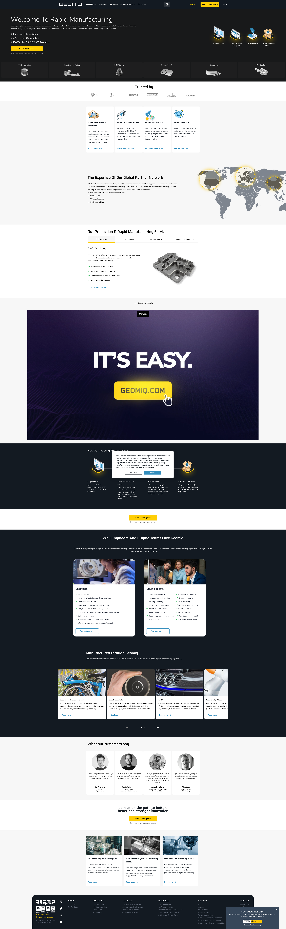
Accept (152, 472)
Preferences (133, 472)
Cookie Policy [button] (160, 465)
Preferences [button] (151, 467)
